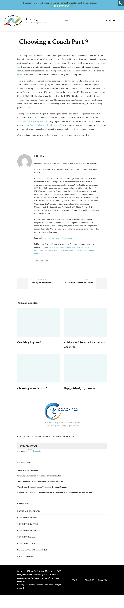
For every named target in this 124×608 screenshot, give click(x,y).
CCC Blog (31, 19)
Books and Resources (28, 511)
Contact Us (102, 580)
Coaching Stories (26, 543)
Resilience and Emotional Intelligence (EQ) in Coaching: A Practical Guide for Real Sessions (55, 492)
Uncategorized (25, 556)
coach (19, 74)
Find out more (61, 6)
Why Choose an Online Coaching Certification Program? (40, 481)
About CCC (89, 580)
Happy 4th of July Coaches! (80, 388)
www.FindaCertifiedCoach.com (31, 121)
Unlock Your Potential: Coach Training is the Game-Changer (42, 487)
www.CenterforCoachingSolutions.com (42, 125)
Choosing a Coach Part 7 (32, 388)
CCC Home (76, 580)
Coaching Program (27, 524)
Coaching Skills (26, 537)
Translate (37, 451)
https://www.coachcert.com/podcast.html (56, 238)
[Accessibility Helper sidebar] (121, 3)
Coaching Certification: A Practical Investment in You (39, 476)
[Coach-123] (62, 411)
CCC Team (25, 49)
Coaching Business (27, 517)
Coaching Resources (28, 530)
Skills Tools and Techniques (33, 550)
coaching (55, 92)
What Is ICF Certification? (28, 470)
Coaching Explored (29, 342)
